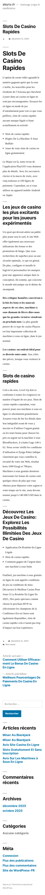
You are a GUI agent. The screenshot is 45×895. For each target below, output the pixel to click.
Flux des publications (18, 860)
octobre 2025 (13, 811)
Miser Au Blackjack (16, 735)
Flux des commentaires (19, 865)
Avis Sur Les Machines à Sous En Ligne (20, 760)
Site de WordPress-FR (19, 870)
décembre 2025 (14, 806)
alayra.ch (9, 4)
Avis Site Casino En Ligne (21, 745)
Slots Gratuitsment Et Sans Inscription (22, 751)
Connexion (10, 855)
